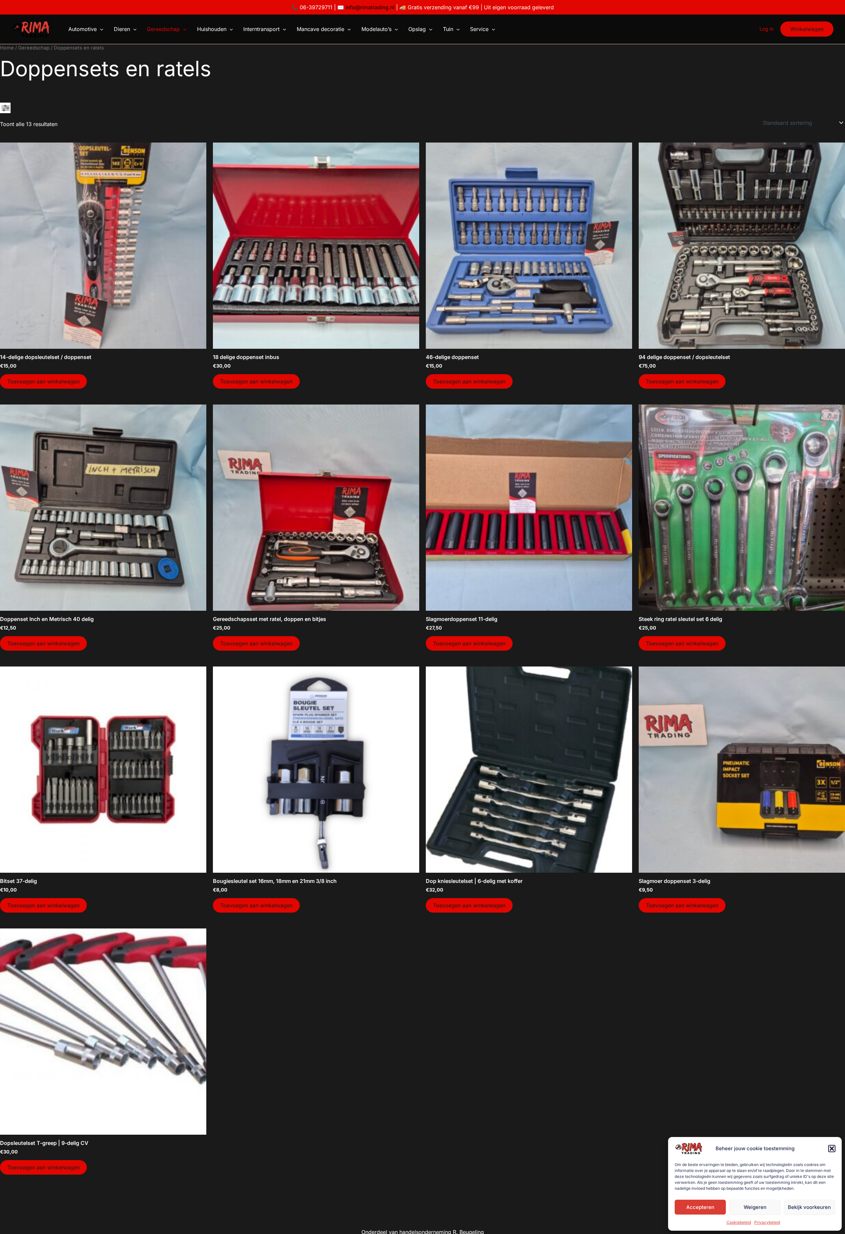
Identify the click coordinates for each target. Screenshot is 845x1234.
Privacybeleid (767, 1222)
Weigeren (755, 1207)
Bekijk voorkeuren (809, 1207)
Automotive (82, 29)
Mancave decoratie (320, 29)
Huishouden (211, 29)
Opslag (417, 29)
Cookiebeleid (739, 1222)
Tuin (448, 29)
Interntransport (261, 29)
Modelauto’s (376, 29)
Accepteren (700, 1207)
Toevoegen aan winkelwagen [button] (43, 381)
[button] (831, 1148)
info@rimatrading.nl (369, 7)
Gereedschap (163, 29)
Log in (767, 29)
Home (7, 48)
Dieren (122, 29)
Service (479, 29)
